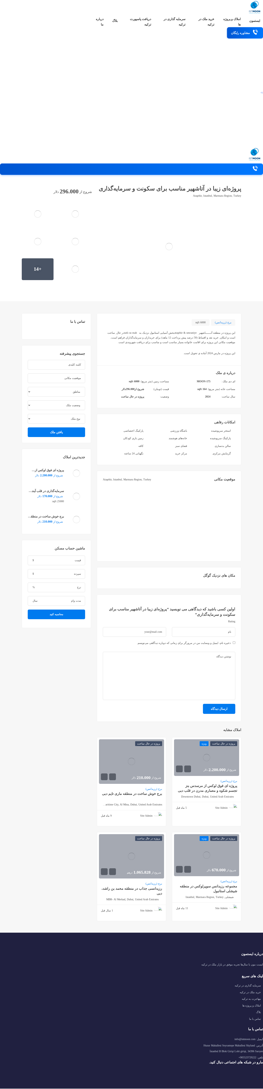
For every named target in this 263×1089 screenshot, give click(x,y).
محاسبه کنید (56, 614)
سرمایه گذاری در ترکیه (174, 21)
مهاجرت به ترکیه (251, 998)
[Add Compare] (41, 191)
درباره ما (100, 21)
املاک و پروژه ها (232, 21)
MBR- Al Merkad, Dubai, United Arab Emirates (132, 899)
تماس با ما (255, 1018)
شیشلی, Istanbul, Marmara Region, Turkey (210, 897)
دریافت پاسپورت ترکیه (140, 21)
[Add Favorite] (33, 191)
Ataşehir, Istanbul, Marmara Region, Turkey (217, 195)
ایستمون (254, 20)
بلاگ (115, 20)
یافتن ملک (56, 432)
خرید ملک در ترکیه (206, 21)
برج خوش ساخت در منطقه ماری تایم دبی (132, 794)
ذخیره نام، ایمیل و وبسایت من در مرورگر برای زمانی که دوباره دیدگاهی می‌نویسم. (184, 643)
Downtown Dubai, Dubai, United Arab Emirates (207, 796)
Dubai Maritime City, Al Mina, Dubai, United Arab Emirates (131, 804)
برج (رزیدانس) (223, 322)
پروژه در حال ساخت (132, 396)
